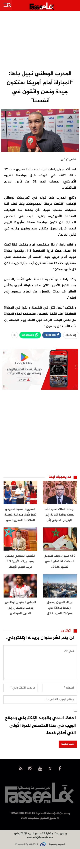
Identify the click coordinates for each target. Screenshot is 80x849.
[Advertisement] (40, 41)
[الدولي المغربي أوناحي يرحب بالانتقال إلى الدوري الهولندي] (21, 586)
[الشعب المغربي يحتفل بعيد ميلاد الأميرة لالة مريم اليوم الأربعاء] (21, 539)
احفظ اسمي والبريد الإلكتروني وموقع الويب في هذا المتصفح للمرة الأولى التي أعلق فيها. (40, 726)
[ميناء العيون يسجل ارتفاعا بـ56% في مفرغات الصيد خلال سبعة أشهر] (60, 586)
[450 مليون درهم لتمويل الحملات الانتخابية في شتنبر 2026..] (60, 539)
